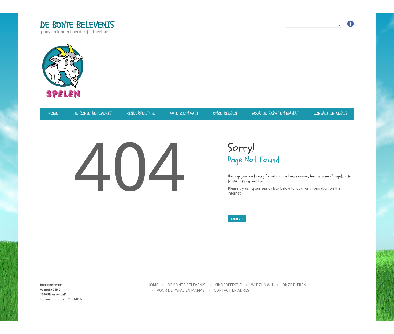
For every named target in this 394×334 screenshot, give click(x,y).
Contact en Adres (330, 113)
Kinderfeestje (141, 113)
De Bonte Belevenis (77, 25)
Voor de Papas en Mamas (275, 113)
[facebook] (350, 24)
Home (53, 113)
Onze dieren (225, 113)
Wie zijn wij (184, 113)
